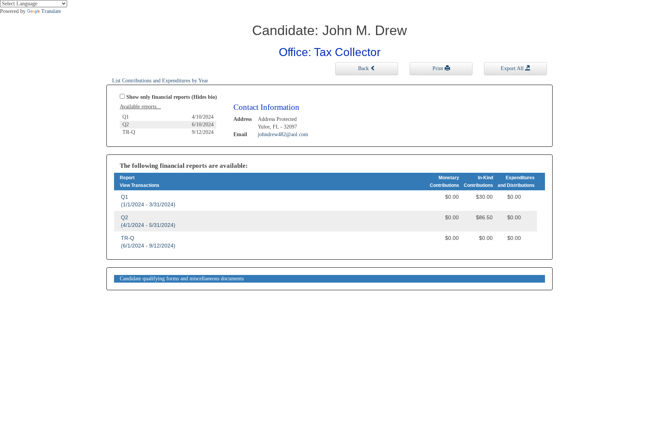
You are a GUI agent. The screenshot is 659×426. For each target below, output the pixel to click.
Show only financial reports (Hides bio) (171, 97)
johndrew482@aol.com (283, 134)
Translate (51, 11)
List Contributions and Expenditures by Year (160, 81)
